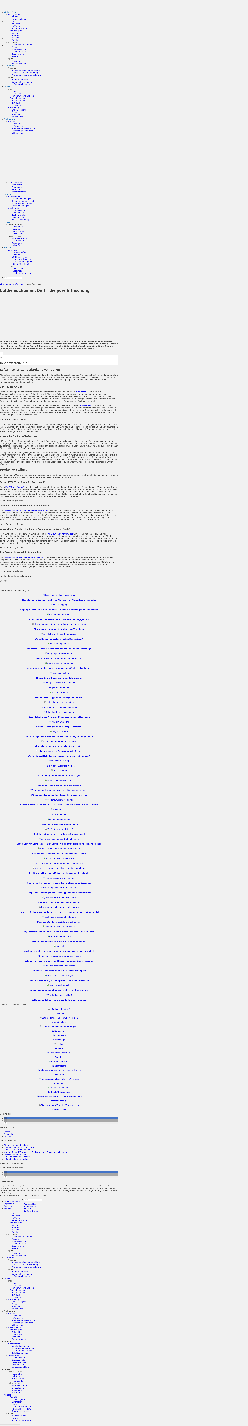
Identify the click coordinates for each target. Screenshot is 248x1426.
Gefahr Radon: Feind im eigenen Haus (59, 707)
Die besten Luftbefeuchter (16, 1145)
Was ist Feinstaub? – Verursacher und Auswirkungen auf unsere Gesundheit (59, 951)
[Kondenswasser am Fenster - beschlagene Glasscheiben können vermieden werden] (59, 800)
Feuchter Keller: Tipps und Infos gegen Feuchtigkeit (59, 697)
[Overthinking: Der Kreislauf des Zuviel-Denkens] (59, 780)
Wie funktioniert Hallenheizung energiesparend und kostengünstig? (59, 756)
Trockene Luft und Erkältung (25, 72)
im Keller (16, 21)
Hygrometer (17, 271)
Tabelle (15, 40)
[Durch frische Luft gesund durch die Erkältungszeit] (59, 858)
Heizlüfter (16, 229)
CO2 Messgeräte (19, 257)
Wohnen (8, 12)
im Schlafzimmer (19, 19)
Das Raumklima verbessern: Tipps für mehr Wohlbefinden (59, 941)
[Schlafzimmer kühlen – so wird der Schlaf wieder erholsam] (59, 995)
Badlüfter (16, 189)
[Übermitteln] (4, 280)
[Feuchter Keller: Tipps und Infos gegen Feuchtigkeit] (59, 692)
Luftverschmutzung (16, 98)
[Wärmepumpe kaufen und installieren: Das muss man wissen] (59, 790)
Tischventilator (18, 217)
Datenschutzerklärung (14, 1201)
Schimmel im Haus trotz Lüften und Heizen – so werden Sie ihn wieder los (59, 961)
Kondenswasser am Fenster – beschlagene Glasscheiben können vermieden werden (59, 805)
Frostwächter (18, 233)
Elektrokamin (18, 240)
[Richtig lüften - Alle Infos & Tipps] (59, 761)
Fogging (15, 47)
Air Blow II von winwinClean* (61, 534)
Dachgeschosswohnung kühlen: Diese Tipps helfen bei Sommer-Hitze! (59, 893)
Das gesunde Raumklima (59, 688)
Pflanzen (16, 61)
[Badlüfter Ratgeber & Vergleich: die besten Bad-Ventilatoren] (59, 1053)
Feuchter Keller (19, 52)
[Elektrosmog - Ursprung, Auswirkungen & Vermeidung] (59, 624)
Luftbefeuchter (17, 284)
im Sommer (17, 24)
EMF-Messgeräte (20, 110)
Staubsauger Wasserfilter (23, 128)
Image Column (14, 1327)
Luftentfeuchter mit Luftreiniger (18, 1157)
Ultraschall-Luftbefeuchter (16, 1154)
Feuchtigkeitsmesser (21, 273)
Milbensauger (18, 133)
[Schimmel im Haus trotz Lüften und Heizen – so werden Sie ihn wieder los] (59, 956)
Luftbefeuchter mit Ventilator (17, 1150)
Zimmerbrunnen (19, 192)
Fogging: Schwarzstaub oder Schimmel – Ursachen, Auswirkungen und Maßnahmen (59, 610)
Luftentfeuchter (59, 1031)
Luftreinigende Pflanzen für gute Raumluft (59, 824)
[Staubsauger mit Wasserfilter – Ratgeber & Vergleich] (59, 1096)
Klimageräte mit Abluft (22, 203)
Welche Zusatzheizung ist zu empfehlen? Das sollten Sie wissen (59, 980)
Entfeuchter (17, 187)
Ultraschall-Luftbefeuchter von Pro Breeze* (23, 557)
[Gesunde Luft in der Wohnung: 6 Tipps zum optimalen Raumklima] (59, 712)
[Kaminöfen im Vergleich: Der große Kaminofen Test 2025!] (59, 1079)
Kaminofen (59, 1083)
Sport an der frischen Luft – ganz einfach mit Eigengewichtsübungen (59, 883)
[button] (5, 1118)
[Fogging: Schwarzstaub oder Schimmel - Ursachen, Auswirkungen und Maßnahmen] (59, 605)
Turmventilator (18, 210)
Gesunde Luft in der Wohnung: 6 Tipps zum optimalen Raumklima (59, 717)
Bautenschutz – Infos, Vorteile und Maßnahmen (59, 922)
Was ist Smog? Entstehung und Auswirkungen (59, 775)
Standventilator (19, 213)
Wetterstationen (19, 268)
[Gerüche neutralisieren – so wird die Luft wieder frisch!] (59, 829)
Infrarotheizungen (20, 238)
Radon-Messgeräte (20, 264)
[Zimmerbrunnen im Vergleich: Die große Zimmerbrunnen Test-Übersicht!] (59, 1105)
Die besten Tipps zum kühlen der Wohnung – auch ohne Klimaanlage (59, 649)
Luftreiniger (17, 124)
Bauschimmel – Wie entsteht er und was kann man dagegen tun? (59, 619)
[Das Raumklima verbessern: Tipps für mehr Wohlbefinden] (59, 936)
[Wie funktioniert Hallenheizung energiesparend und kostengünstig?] (59, 751)
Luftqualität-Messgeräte (59, 1092)
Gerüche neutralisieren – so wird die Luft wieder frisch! (59, 834)
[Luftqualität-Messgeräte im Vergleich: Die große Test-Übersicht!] (59, 1088)
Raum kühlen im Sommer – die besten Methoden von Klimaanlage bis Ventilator (59, 600)
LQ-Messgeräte (19, 252)
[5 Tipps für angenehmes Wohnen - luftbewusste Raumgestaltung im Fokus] (59, 731)
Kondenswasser (19, 49)
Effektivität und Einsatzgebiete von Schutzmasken (59, 678)
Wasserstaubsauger (59, 1101)
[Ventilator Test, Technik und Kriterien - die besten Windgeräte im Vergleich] (59, 1044)
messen (15, 38)
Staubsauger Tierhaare (22, 131)
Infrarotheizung (59, 1066)
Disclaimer (9, 1206)
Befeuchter (17, 185)
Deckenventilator (19, 215)
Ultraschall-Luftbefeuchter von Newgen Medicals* (27, 510)
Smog (14, 91)
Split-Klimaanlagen (20, 206)
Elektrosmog (13, 107)
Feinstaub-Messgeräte (22, 261)
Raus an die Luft (59, 815)
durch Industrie (18, 100)
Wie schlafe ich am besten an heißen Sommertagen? (59, 639)
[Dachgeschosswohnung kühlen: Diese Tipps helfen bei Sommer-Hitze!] (59, 888)
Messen (8, 247)
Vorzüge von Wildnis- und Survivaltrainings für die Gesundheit (59, 990)
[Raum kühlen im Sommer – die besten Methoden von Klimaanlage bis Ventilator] (59, 595)
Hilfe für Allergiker (20, 79)
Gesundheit (9, 65)
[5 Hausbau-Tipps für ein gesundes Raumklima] (59, 897)
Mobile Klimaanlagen (21, 199)
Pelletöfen (16, 245)
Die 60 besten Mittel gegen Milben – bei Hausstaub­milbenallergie (59, 873)
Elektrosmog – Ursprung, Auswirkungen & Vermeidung (59, 629)
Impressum (9, 1204)
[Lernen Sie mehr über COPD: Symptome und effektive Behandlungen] (59, 663)
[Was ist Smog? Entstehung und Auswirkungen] (59, 770)
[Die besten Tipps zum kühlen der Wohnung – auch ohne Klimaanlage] (59, 644)
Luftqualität (13, 250)
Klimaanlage (59, 1040)
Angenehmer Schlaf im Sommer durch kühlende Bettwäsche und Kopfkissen (59, 932)
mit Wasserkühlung (20, 220)
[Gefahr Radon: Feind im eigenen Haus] (59, 702)
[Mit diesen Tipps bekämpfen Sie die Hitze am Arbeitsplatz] (59, 966)
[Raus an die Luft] (59, 809)
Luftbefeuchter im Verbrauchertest (19, 1147)
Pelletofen (59, 1075)
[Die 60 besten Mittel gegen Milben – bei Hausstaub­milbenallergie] (59, 868)
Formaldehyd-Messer (21, 259)
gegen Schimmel (19, 28)
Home (5, 284)
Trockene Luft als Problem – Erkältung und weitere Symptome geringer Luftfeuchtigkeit (59, 912)
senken (15, 33)
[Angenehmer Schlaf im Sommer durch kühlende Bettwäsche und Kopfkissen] (59, 926)
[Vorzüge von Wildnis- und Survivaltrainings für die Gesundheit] (59, 985)
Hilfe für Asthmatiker (21, 84)
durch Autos (17, 103)
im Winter (16, 26)
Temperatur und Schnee (23, 96)
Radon (15, 56)
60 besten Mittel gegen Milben (26, 70)
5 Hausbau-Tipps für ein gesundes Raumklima (59, 902)
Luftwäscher (17, 126)
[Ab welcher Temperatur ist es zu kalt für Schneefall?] (59, 741)
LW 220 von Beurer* (14, 487)
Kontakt (7, 1208)
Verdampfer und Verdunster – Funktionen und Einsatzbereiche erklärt (36, 1152)
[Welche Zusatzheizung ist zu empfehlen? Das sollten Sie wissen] (59, 975)
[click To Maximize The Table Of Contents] (1, 353)
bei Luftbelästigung (20, 63)
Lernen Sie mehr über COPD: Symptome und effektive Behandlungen (59, 668)
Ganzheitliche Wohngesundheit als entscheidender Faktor (59, 854)
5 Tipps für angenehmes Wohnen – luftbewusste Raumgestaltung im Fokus (59, 736)
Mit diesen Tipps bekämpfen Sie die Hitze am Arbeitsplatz (59, 971)
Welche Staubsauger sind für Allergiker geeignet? (59, 727)
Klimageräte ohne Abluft (23, 201)
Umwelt (7, 86)
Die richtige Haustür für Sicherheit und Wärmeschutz (59, 658)
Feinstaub (16, 93)
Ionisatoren (85, 405)
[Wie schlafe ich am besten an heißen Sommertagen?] (59, 634)
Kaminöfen (17, 243)
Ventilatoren (13, 208)
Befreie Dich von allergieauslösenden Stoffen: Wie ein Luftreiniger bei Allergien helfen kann (59, 844)
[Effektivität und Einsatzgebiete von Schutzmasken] (59, 673)
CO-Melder (17, 254)
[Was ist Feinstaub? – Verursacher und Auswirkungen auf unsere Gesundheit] (59, 946)
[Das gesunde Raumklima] (59, 683)
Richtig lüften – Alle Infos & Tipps (59, 766)
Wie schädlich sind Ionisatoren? (26, 75)
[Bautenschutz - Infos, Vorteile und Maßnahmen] (59, 917)
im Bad (15, 17)
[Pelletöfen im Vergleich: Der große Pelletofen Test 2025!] (59, 1070)
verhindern (17, 105)
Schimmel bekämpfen (22, 82)
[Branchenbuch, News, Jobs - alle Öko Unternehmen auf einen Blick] (113, 1202)
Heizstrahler (17, 226)
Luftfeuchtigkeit (15, 31)
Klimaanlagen (14, 196)
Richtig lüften (14, 14)
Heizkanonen (18, 231)
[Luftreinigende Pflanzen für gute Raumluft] (59, 819)
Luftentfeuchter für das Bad (16, 1159)
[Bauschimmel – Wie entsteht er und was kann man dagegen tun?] (59, 614)
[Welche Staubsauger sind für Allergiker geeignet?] (59, 722)
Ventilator (59, 1048)
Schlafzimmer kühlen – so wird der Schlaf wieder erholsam (59, 1000)
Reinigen (12, 121)
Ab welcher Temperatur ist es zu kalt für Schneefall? (59, 746)
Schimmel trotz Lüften (22, 45)
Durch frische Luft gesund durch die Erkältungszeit (59, 863)
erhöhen (15, 35)
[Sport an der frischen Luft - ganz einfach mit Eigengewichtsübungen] (59, 878)
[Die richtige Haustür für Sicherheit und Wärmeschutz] (59, 653)
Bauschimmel (18, 54)
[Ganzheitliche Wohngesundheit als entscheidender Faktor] (59, 848)
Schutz (15, 112)
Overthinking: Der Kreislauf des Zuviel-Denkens (59, 785)
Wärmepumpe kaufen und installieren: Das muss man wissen (59, 795)
